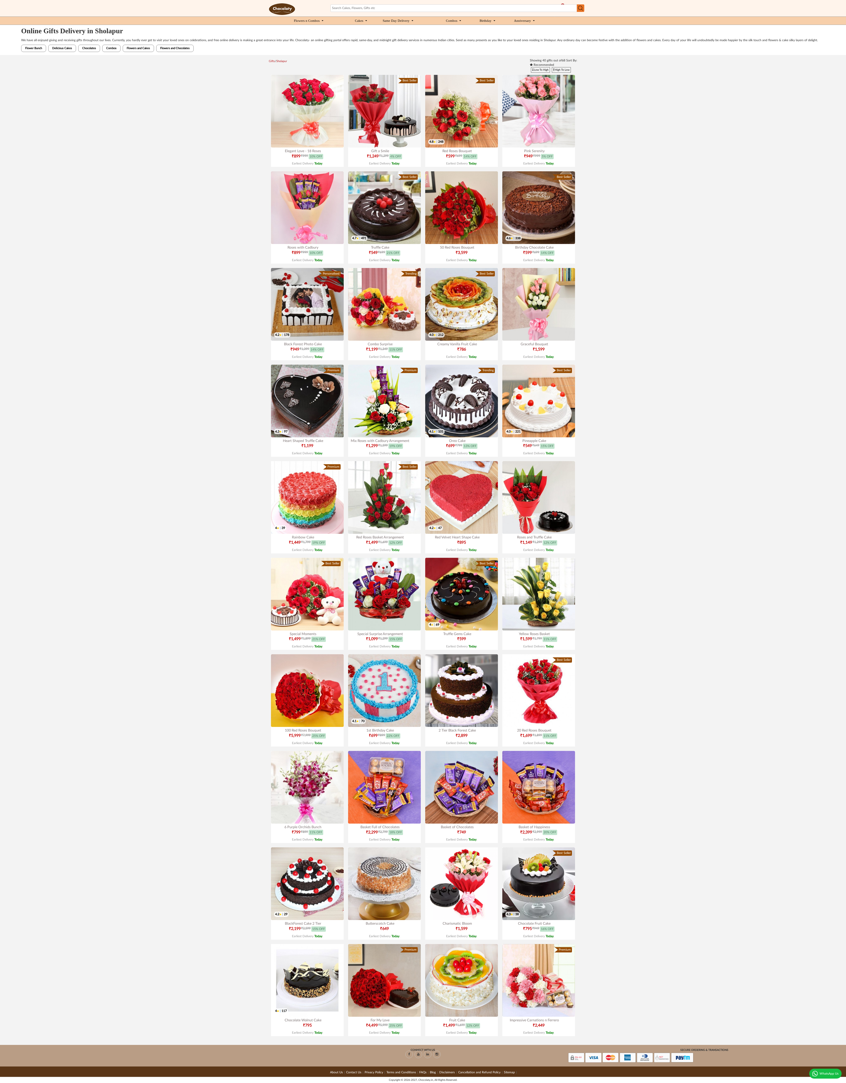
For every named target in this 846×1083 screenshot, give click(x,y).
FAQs (423, 1072)
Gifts (272, 61)
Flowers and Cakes (138, 48)
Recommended (543, 65)
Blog (433, 1072)
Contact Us (353, 1072)
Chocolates (89, 48)
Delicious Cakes (62, 48)
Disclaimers (447, 1072)
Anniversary (522, 20)
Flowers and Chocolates (175, 48)
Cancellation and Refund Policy (479, 1072)
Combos (451, 20)
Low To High (541, 69)
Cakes (359, 20)
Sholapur (281, 61)
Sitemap (509, 1072)
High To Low (562, 69)
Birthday (486, 20)
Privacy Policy (374, 1072)
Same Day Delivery (396, 20)
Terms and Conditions (401, 1072)
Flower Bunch (33, 48)
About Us (336, 1072)
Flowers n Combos (307, 20)
